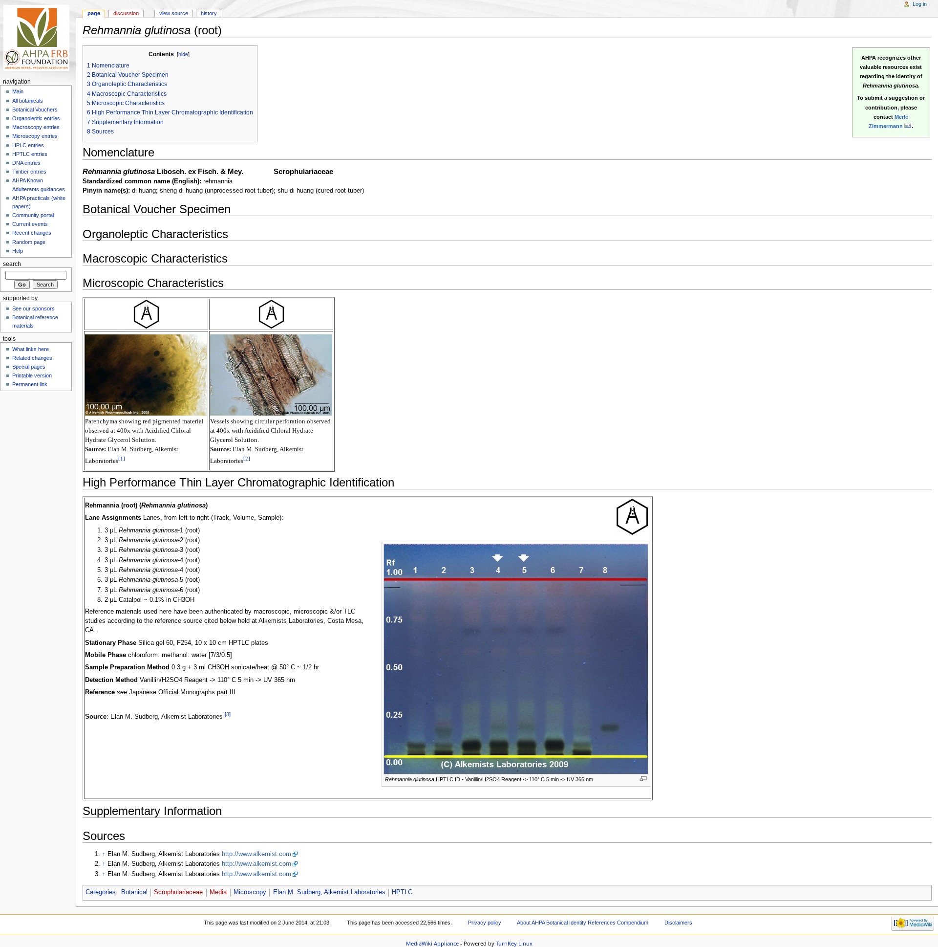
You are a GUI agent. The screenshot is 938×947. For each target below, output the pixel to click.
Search (12, 264)
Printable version (32, 375)
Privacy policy (484, 922)
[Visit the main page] (38, 38)
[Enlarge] (643, 778)
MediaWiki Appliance (432, 943)
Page (93, 13)
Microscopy (250, 892)
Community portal (33, 215)
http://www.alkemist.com (256, 854)
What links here (30, 349)
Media (218, 892)
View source (173, 13)
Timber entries (29, 172)
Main (17, 91)
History (209, 13)
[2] (246, 459)
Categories (100, 892)
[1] (121, 459)
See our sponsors (33, 308)
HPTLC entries (29, 154)
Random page (28, 242)
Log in (920, 4)
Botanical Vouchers (35, 109)
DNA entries (26, 163)
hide (183, 54)
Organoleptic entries (36, 118)
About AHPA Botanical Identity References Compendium (582, 922)
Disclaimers (678, 922)
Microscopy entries (35, 136)
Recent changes (31, 233)
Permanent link (29, 384)
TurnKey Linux (514, 943)
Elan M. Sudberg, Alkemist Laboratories (329, 892)
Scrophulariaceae (178, 892)
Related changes (32, 358)
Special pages (28, 367)
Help (17, 251)
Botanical (134, 892)
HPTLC (402, 892)
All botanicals (27, 101)
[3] (228, 714)
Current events (30, 224)
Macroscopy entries (36, 127)
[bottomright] (146, 313)
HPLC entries (28, 145)
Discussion (126, 13)
